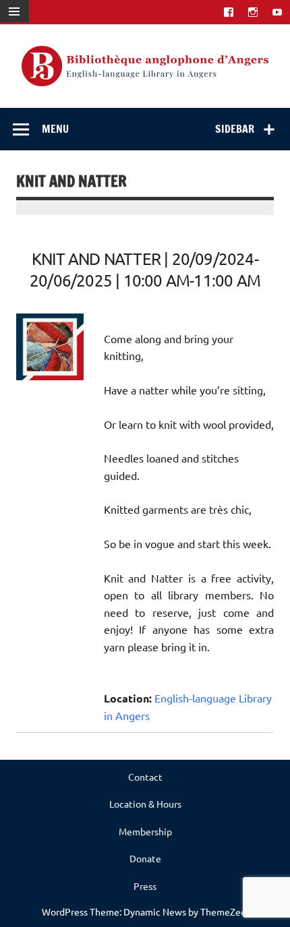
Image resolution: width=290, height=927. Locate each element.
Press (145, 886)
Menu (55, 128)
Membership (145, 831)
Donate (145, 858)
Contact (145, 776)
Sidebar (234, 128)
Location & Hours (145, 803)
